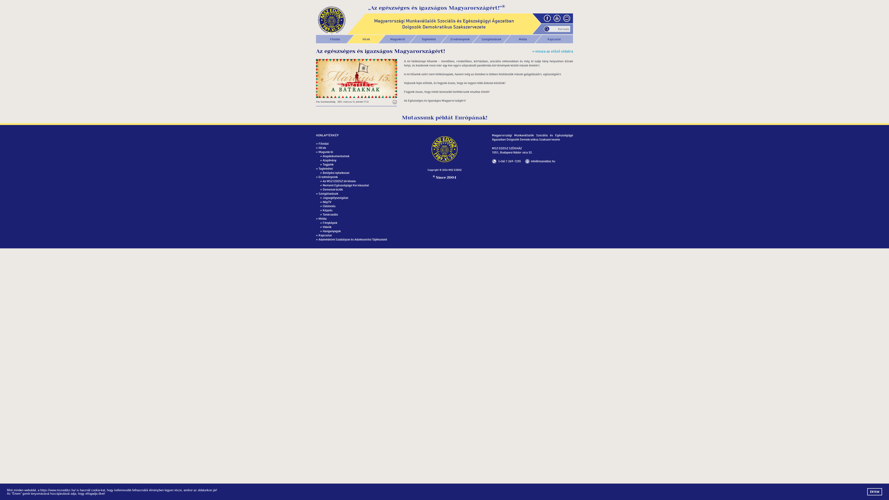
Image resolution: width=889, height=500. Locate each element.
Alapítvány (329, 160)
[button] (397, 39)
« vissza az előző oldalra (552, 51)
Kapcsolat (554, 39)
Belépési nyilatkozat (336, 173)
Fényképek (330, 223)
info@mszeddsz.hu (543, 161)
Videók (327, 227)
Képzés (327, 210)
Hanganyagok (332, 231)
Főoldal (335, 39)
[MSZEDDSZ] (331, 19)
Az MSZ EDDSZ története (339, 181)
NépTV (327, 202)
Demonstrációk (333, 189)
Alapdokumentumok (336, 156)
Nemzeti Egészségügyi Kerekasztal (346, 185)
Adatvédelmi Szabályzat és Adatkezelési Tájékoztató (353, 239)
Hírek (366, 39)
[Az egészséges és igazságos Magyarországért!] (356, 78)
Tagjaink (328, 164)
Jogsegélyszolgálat (335, 198)
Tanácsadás (330, 214)
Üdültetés (329, 206)
